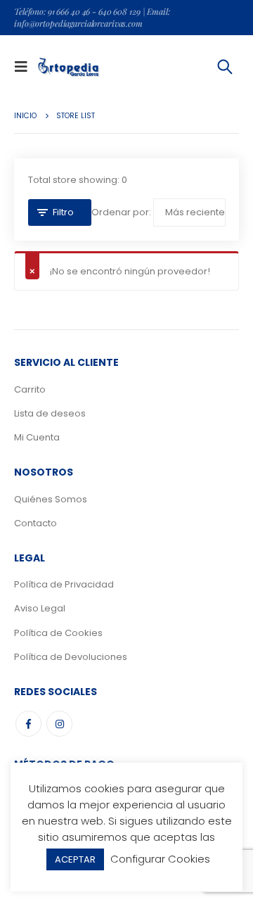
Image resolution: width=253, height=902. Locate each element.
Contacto (35, 523)
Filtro (63, 212)
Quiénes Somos (50, 499)
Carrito (30, 389)
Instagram (59, 724)
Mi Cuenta (37, 437)
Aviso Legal (39, 608)
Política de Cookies (58, 633)
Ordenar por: (121, 212)
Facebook (28, 724)
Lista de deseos (50, 413)
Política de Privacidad (64, 584)
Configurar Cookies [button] (160, 858)
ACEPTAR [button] (75, 859)
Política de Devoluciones (70, 656)
